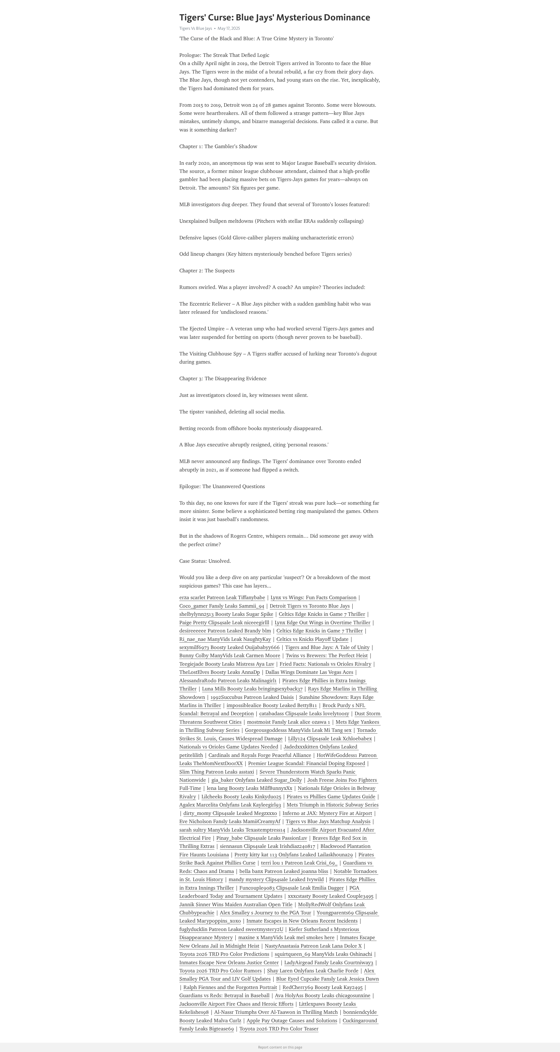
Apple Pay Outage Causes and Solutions (292, 1020)
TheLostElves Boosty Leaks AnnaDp (219, 672)
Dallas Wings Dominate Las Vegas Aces (309, 672)
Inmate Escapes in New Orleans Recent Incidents (302, 921)
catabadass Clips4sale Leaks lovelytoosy (304, 713)
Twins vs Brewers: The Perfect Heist (327, 655)
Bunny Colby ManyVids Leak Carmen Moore (229, 655)
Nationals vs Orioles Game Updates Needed (228, 747)
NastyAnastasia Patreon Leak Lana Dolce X (313, 946)
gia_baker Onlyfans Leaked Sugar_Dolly (256, 780)
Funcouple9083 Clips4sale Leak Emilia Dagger (291, 888)
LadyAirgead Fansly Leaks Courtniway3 (328, 962)
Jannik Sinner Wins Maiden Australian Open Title (236, 904)
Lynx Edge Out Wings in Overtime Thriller (322, 622)
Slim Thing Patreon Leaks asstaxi (216, 772)
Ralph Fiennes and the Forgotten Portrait (230, 987)
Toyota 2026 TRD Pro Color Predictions (224, 954)
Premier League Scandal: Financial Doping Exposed (306, 763)
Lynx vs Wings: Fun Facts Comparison (313, 597)
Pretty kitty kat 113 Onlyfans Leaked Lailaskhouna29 (294, 854)
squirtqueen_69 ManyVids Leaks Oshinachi (323, 954)
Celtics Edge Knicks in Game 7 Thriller (322, 614)
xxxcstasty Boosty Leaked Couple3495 (330, 896)
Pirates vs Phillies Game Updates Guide (331, 796)
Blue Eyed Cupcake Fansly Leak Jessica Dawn (327, 979)
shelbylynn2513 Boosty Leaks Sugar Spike (226, 614)
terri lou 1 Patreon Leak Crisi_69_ (299, 863)
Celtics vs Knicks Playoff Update (312, 639)
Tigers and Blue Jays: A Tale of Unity (327, 647)
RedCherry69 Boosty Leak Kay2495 (323, 987)
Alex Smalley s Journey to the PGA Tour (265, 912)
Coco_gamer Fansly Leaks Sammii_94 (221, 606)
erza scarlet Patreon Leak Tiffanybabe (222, 597)
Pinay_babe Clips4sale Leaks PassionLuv (261, 838)
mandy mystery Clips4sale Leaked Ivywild (276, 879)
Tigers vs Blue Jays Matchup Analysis (328, 821)
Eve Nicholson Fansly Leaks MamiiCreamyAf (229, 821)
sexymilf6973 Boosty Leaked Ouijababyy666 (229, 647)
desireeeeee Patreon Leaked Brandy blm (225, 630)
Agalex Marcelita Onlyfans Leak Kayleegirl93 (230, 805)
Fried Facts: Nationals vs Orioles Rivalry (325, 664)
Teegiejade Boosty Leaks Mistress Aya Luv (226, 664)
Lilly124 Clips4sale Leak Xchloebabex (330, 738)
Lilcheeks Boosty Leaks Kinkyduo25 (241, 796)
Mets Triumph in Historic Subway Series (333, 805)
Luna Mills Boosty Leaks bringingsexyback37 (252, 688)
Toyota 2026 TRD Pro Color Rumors (220, 970)
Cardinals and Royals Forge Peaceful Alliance (260, 755)
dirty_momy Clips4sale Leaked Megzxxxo (230, 813)
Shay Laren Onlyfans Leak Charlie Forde (312, 970)
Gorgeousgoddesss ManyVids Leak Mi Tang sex (298, 730)
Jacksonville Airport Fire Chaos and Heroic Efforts (236, 1004)
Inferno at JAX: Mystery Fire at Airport (327, 813)
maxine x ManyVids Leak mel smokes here (286, 937)
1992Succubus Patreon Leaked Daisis (252, 697)
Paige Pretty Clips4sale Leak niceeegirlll (224, 622)
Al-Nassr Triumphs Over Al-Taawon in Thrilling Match (276, 1012)
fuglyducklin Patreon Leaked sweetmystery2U (231, 929)
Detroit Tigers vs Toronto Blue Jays (310, 606)
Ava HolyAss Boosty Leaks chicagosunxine (322, 995)
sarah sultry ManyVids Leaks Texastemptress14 (232, 830)
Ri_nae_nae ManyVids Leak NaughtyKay (225, 639)
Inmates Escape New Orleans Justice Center (229, 962)
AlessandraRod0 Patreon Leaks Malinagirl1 (228, 680)
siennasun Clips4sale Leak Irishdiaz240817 (267, 846)
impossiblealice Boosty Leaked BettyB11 (272, 705)
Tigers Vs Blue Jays (195, 28)
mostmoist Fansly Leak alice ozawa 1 (288, 722)
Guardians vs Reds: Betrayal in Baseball (224, 995)
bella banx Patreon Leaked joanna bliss (283, 871)
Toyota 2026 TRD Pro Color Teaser (278, 1028)
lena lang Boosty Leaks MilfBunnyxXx (249, 788)
